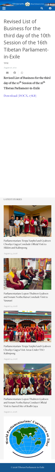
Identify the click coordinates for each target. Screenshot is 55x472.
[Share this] (14, 72)
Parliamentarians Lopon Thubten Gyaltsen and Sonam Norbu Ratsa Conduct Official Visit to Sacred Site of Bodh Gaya (26, 403)
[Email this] (7, 72)
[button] (41, 8)
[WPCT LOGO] (27, 437)
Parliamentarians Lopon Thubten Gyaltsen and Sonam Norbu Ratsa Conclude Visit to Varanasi (26, 297)
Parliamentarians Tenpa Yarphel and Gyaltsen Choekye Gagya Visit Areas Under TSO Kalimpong (27, 350)
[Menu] (3, 8)
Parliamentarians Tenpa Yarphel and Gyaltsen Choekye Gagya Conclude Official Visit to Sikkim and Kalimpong (27, 244)
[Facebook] (50, 8)
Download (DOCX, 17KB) (20, 95)
